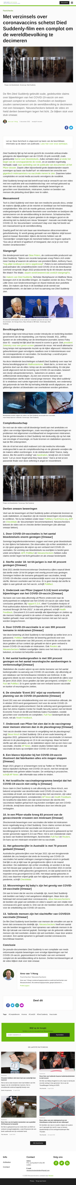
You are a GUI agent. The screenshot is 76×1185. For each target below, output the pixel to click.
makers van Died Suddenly (19, 277)
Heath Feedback (24, 718)
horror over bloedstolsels (27, 159)
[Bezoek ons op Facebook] (56, 1163)
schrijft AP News (10, 774)
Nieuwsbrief (64, 2)
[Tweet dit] (71, 128)
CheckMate (11, 522)
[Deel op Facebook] (66, 128)
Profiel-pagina (24, 985)
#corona (24, 1014)
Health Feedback (62, 797)
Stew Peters (34, 255)
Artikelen (7, 1162)
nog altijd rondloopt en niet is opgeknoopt (23, 264)
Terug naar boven (41, 1181)
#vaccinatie (53, 1014)
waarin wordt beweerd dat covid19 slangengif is (47, 272)
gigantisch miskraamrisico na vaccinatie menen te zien (29, 173)
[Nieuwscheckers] (12, 2)
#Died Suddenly (42, 1014)
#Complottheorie (14, 1014)
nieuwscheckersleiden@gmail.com (38, 1170)
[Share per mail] (22, 1005)
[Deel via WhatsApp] (17, 1005)
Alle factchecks (38, 1143)
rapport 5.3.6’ (34, 603)
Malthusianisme (35, 364)
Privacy (32, 1181)
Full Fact (48, 715)
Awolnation (42, 455)
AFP (71, 519)
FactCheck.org (61, 519)
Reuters (54, 646)
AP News (26, 746)
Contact (6, 1167)
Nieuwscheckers (45, 553)
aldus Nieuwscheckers (59, 899)
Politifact (48, 519)
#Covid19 (32, 1014)
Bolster (51, 1175)
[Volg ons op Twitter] (61, 1163)
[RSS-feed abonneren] (67, 1163)
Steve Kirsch (14, 734)
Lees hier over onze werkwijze (54, 144)
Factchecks (8, 11)
